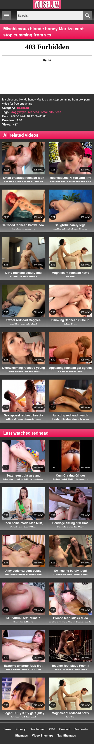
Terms (7, 729)
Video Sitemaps (42, 735)
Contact (64, 729)
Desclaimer (37, 729)
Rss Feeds (81, 729)
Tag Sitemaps (66, 735)
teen (58, 112)
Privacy (21, 729)
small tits (47, 112)
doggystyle (18, 112)
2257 (52, 729)
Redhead (23, 108)
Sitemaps (21, 735)
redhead (33, 112)
